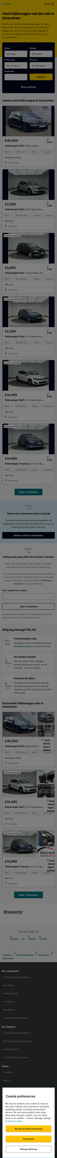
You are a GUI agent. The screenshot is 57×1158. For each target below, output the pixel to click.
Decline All (28, 1139)
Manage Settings (28, 1149)
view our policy (15, 1121)
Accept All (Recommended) (28, 1128)
